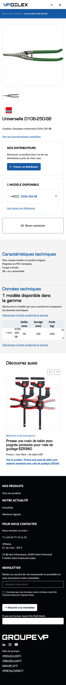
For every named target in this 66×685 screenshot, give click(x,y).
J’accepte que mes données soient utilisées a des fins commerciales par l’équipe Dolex (29, 593)
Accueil (8, 13)
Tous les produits (11, 493)
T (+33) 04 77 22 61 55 (14, 537)
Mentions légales (11, 514)
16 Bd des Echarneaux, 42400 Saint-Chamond (27, 554)
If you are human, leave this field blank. (23, 616)
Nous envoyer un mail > (15, 530)
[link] (3, 644)
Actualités (7, 507)
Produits (18, 13)
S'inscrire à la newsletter (21, 607)
